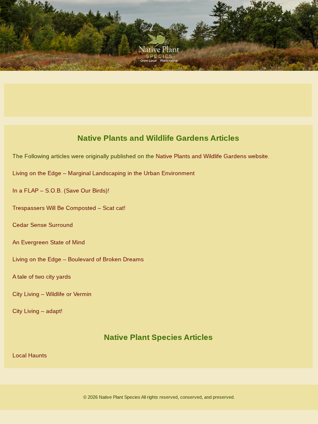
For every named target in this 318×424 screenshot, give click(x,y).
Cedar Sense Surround (42, 225)
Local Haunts (29, 355)
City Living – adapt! (37, 311)
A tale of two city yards (41, 276)
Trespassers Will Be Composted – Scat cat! (68, 208)
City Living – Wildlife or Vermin (52, 294)
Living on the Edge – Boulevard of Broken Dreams (78, 259)
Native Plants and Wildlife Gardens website (212, 156)
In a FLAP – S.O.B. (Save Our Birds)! (60, 190)
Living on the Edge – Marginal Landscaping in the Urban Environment (103, 173)
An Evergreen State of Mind (48, 242)
